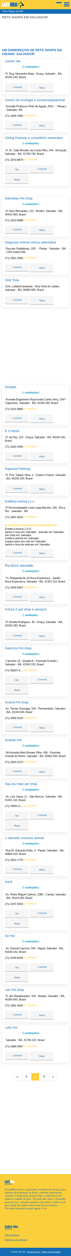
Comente (17, 87)
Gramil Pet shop (16, 702)
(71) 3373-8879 (14, 159)
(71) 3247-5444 (14, 903)
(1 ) (29, 615)
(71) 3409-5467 (14, 587)
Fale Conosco (12, 1235)
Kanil (8, 882)
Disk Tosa (12, 280)
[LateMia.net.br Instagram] (9, 1211)
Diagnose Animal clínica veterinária (30, 242)
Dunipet (10, 387)
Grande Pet (13, 740)
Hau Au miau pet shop (21, 784)
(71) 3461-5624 (14, 517)
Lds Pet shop (14, 990)
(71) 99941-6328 (14, 806)
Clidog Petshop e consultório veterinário (34, 138)
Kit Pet (10, 936)
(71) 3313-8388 (14, 220)
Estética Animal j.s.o (19, 501)
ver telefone (30, 115)
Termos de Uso (33, 1252)
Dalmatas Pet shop (19, 198)
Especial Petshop (17, 469)
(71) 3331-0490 (14, 446)
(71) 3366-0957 (14, 1046)
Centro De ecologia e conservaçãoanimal (35, 100)
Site (17, 169)
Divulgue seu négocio (16, 1239)
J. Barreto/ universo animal (24, 838)
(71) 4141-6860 (14, 408)
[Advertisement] (35, 32)
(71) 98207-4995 (14, 670)
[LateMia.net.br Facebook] (5, 1211)
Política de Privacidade (51, 1252)
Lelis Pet (11, 1027)
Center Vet (12, 61)
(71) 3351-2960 (14, 258)
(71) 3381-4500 (14, 1005)
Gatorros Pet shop (18, 648)
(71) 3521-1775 (14, 859)
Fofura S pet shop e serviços (26, 609)
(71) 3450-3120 (14, 718)
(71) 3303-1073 (14, 762)
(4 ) (30, 392)
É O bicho (12, 431)
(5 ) (30, 66)
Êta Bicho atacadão (19, 565)
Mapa (42, 88)
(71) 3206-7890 (14, 115)
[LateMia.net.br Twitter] (7, 1211)
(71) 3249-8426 (14, 957)
